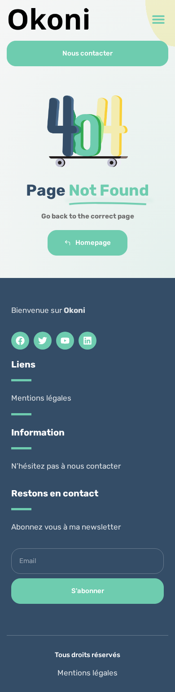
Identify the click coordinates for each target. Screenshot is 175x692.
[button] (158, 19)
